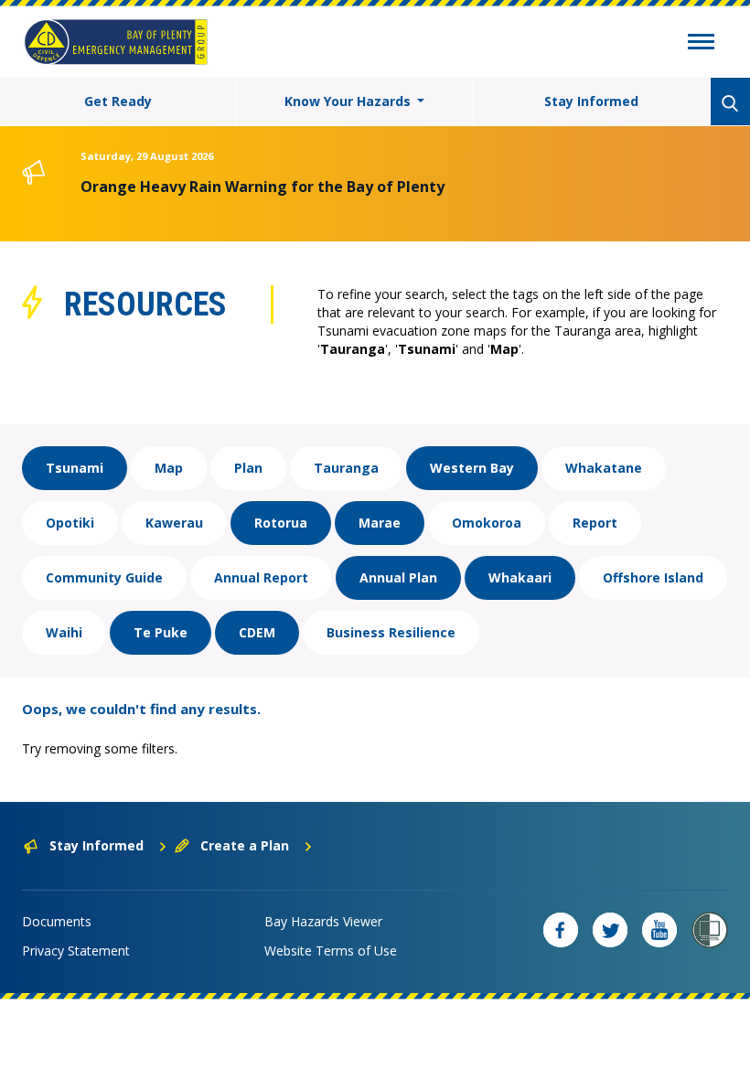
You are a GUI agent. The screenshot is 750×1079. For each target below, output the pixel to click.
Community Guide (104, 577)
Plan (248, 467)
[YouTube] (659, 930)
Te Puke (161, 632)
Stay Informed (591, 101)
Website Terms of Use (330, 950)
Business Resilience (391, 632)
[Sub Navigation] (701, 44)
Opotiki (70, 522)
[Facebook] (560, 930)
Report (595, 522)
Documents (56, 921)
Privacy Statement (76, 950)
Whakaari (520, 577)
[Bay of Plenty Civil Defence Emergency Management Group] (115, 42)
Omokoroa (486, 522)
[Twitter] (610, 930)
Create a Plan (245, 845)
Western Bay (472, 467)
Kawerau (174, 522)
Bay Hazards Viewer (323, 921)
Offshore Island (653, 577)
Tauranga (346, 467)
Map (169, 467)
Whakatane (603, 467)
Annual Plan (398, 577)
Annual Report (261, 577)
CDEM (257, 632)
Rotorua (280, 522)
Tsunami (74, 467)
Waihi (64, 632)
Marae (380, 522)
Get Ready (118, 101)
